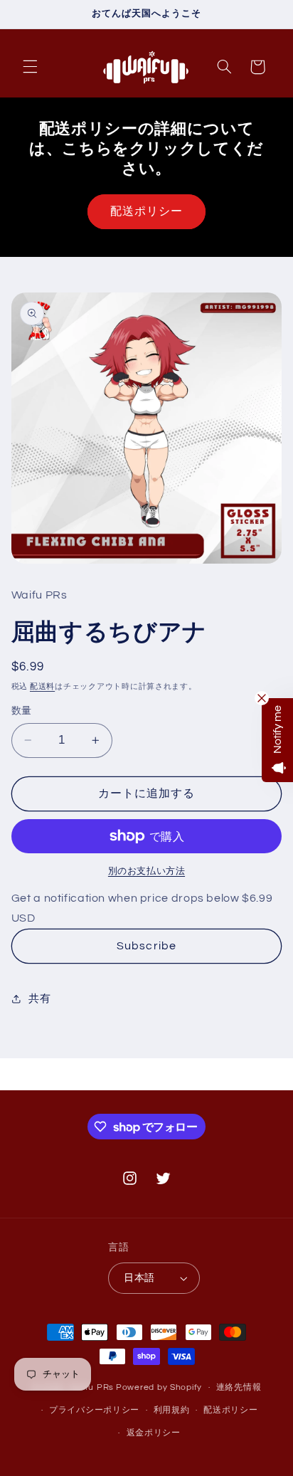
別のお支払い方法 (146, 871)
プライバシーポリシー (94, 1410)
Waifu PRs (91, 1387)
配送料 (42, 686)
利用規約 (172, 1410)
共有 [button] (39, 998)
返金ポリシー (154, 1433)
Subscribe (146, 946)
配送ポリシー (146, 211)
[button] (30, 67)
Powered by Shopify (159, 1387)
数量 (21, 711)
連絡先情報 (239, 1387)
